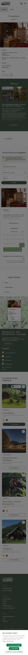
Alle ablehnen (14, 648)
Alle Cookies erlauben (14, 645)
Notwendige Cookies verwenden (14, 651)
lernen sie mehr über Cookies (8, 641)
